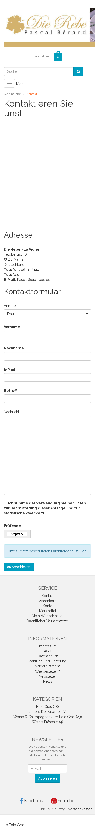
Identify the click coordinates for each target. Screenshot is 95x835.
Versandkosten (80, 809)
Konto (47, 606)
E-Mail (9, 369)
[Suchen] (78, 71)
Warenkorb (48, 601)
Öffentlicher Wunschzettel (47, 621)
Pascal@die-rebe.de (33, 280)
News (47, 681)
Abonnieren (47, 778)
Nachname (14, 348)
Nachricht (11, 412)
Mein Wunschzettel (47, 616)
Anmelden (42, 56)
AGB (47, 651)
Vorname (12, 327)
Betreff (10, 391)
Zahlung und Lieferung (47, 661)
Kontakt (48, 596)
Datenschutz (47, 656)
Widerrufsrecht (47, 666)
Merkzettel (47, 611)
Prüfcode (12, 526)
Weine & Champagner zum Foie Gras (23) (47, 717)
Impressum (47, 646)
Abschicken (21, 567)
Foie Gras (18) (47, 707)
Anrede (10, 306)
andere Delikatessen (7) (47, 712)
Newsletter (47, 676)
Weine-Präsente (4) (47, 722)
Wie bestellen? (47, 671)
